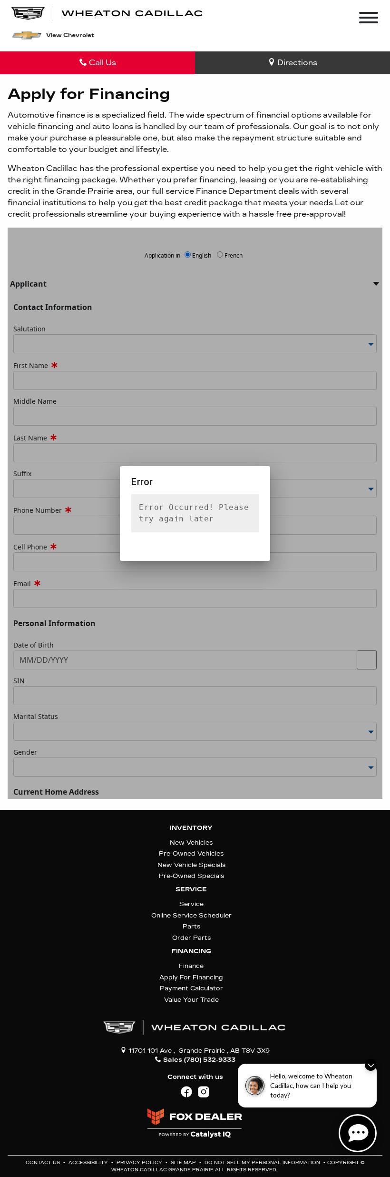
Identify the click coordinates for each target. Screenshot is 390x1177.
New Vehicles (191, 842)
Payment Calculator (191, 988)
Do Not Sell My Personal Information (263, 1163)
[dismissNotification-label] (371, 1065)
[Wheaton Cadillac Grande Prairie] (107, 12)
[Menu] (368, 19)
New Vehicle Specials (191, 864)
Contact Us (43, 1163)
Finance (191, 965)
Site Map (184, 1163)
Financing (191, 951)
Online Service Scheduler (191, 915)
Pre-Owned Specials (191, 875)
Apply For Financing (191, 977)
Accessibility (88, 1163)
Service (191, 889)
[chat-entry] (358, 1133)
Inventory (191, 828)
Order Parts (191, 937)
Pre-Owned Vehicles (191, 853)
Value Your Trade (191, 999)
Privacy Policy (140, 1163)
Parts (191, 926)
